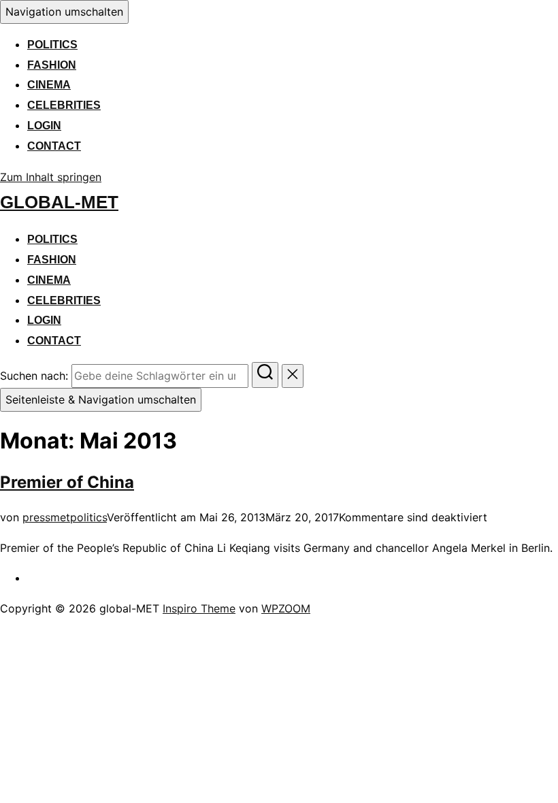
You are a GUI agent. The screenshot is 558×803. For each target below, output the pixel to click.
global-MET (59, 202)
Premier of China (67, 482)
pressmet (46, 517)
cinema (49, 85)
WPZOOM (285, 608)
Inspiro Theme (199, 608)
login (44, 125)
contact (54, 146)
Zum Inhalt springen (50, 177)
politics (52, 44)
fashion (51, 65)
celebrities (64, 105)
